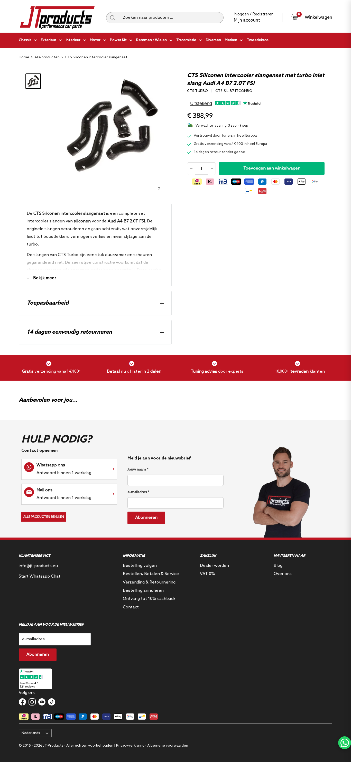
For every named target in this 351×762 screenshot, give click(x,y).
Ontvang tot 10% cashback (149, 598)
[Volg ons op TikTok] (51, 702)
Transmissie (186, 40)
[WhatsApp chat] (344, 742)
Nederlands (31, 733)
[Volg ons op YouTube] (41, 702)
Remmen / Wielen (151, 40)
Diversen (213, 40)
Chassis (25, 40)
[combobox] (171, 17)
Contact (131, 607)
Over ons (283, 573)
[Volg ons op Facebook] (22, 702)
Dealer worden (214, 565)
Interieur (73, 40)
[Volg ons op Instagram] (32, 702)
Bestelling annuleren (143, 590)
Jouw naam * (137, 469)
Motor (95, 40)
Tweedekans (258, 40)
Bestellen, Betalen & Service (151, 573)
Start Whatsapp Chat (39, 576)
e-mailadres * (138, 492)
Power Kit (118, 40)
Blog (278, 565)
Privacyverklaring (130, 746)
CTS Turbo (197, 91)
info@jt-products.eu (38, 565)
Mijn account (247, 20)
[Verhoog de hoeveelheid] (212, 169)
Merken (231, 40)
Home (24, 57)
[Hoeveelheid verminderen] (191, 169)
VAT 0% (207, 573)
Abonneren (146, 517)
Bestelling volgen (140, 565)
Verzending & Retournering (149, 582)
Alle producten (47, 57)
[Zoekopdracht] (112, 17)
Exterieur (48, 40)
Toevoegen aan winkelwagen (271, 168)
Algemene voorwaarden (167, 746)
